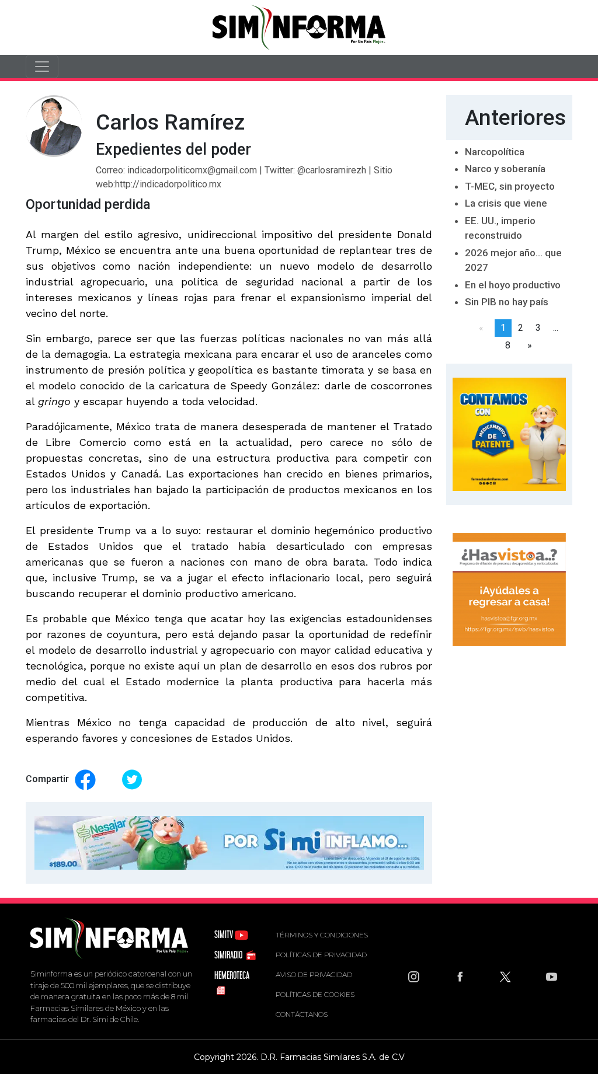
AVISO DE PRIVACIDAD (314, 974)
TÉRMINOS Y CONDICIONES (322, 934)
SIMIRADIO (229, 954)
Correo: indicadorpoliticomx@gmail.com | (180, 170)
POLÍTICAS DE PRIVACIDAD (321, 954)
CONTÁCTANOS (302, 1014)
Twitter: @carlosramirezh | (319, 170)
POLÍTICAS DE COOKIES (315, 994)
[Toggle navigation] (42, 66)
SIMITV (224, 934)
